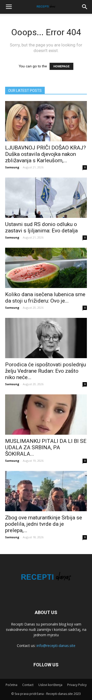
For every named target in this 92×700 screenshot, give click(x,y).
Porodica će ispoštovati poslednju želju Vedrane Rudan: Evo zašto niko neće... (45, 370)
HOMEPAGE (61, 66)
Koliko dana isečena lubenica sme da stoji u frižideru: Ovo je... (45, 297)
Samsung (12, 167)
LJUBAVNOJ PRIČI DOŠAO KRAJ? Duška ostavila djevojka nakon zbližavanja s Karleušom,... (45, 154)
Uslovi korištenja (50, 685)
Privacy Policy (77, 685)
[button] (85, 7)
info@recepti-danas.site (56, 645)
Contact (27, 685)
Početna (11, 685)
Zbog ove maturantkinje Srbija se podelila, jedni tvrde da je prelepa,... (43, 524)
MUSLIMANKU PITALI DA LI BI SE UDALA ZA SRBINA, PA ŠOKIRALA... (45, 447)
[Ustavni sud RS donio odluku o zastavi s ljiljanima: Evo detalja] (46, 198)
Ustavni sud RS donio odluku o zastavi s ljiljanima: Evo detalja (41, 227)
